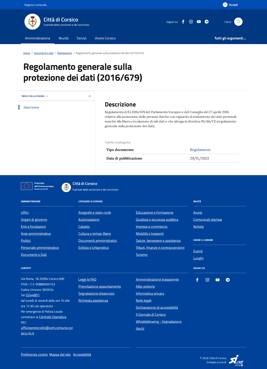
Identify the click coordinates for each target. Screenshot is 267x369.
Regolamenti (200, 149)
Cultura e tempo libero (94, 233)
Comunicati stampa (207, 219)
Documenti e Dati (34, 254)
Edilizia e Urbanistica (93, 247)
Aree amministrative (36, 233)
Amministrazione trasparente (157, 279)
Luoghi (198, 258)
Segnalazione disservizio (96, 293)
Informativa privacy (150, 293)
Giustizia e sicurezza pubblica (157, 219)
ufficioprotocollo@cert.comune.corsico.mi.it (47, 330)
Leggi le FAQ (87, 279)
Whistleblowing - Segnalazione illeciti (159, 325)
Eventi (198, 251)
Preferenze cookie (34, 354)
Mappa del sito (60, 354)
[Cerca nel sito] (238, 22)
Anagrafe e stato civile (94, 212)
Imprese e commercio (152, 226)
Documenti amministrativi (97, 240)
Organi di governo (34, 219)
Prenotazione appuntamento (99, 286)
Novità (63, 38)
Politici (26, 240)
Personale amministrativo (40, 247)
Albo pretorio (145, 286)
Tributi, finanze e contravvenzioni (160, 247)
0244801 (33, 295)
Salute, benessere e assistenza (158, 240)
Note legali (143, 300)
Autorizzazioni (88, 219)
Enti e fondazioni (33, 226)
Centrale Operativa (52, 316)
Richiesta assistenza (93, 300)
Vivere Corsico (105, 38)
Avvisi (197, 212)
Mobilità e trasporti (150, 233)
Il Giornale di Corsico (151, 314)
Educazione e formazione (154, 212)
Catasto (84, 226)
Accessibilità (82, 354)
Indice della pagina (33, 96)
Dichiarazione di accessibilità (157, 307)
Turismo (142, 254)
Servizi (81, 38)
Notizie (198, 226)
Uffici (25, 212)
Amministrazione (37, 38)
